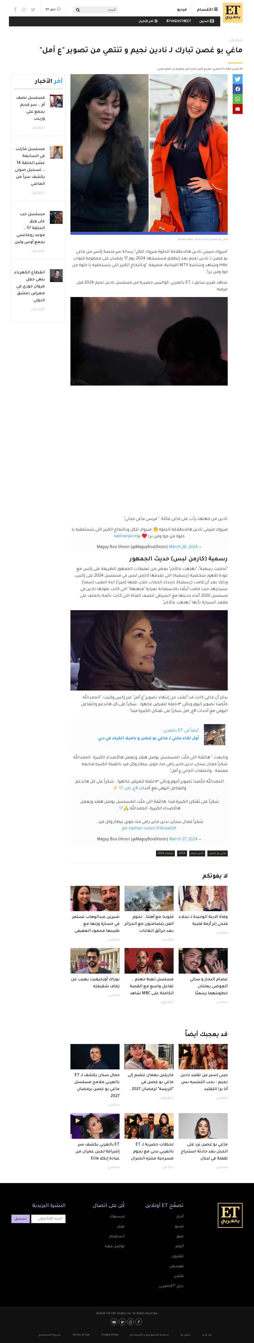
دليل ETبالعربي (171, 1287)
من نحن (207, 1335)
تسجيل (20, 1219)
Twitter (33, 10)
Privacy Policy (109, 1335)
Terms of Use (81, 1335)
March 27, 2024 (183, 839)
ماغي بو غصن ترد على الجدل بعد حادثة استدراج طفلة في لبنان (204, 1152)
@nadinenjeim (127, 536)
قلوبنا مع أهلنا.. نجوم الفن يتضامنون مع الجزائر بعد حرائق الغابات (149, 924)
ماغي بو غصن (217, 853)
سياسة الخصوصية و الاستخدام (149, 1335)
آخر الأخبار (146, 21)
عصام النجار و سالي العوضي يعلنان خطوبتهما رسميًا (209, 986)
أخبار (180, 1217)
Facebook (15, 10)
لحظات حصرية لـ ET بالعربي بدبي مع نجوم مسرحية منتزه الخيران (152, 1152)
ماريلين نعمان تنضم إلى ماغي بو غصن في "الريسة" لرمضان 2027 (151, 1082)
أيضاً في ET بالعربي (181, 731)
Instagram (23, 10)
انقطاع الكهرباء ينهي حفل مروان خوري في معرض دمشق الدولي (29, 286)
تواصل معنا (115, 1247)
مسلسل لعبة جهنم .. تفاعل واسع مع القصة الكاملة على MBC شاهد (152, 986)
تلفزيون (178, 1257)
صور (180, 1237)
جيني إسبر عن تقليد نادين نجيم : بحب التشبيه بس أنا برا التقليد (204, 1082)
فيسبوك (117, 1217)
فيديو (182, 10)
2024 (182, 853)
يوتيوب (115, 1321)
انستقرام (117, 1237)
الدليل (204, 21)
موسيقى (38, 309)
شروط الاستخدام (50, 1335)
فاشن (179, 1277)
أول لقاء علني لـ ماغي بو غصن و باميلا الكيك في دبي (148, 738)
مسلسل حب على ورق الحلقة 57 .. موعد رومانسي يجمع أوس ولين (30, 228)
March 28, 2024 (183, 547)
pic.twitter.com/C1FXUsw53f (149, 829)
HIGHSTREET (180, 21)
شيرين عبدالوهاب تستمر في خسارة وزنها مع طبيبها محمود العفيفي (96, 924)
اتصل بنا (185, 1335)
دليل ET (51, 9)
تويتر (121, 1227)
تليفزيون (236, 41)
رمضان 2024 (165, 853)
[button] (238, 79)
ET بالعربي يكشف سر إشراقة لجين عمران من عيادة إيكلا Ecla (97, 1152)
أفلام (179, 1247)
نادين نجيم (197, 853)
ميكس (222, 933)
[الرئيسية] (231, 13)
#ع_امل (131, 788)
